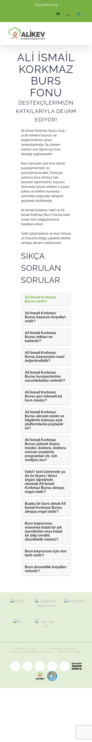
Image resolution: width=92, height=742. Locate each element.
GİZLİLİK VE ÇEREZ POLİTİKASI (31, 651)
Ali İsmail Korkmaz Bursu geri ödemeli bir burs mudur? (43, 396)
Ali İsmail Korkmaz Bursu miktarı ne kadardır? (40, 337)
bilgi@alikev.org (46, 4)
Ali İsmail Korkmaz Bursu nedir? (40, 299)
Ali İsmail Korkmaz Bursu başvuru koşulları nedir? (45, 317)
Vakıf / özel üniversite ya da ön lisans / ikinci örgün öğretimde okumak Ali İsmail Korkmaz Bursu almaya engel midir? (45, 482)
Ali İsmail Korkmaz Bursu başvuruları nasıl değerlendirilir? (44, 357)
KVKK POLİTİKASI (70, 651)
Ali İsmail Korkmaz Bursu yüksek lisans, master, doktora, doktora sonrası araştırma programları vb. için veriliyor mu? (45, 450)
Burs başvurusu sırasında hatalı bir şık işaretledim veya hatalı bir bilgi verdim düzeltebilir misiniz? (43, 531)
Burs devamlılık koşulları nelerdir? (45, 569)
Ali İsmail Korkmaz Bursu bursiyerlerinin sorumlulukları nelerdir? (45, 376)
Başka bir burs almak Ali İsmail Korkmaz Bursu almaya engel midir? (45, 507)
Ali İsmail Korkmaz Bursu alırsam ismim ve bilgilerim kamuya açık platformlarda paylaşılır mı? (44, 420)
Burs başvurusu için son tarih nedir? (46, 553)
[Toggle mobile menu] (83, 34)
